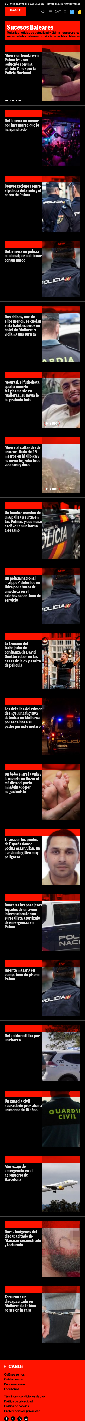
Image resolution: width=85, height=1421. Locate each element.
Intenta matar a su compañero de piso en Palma (22, 974)
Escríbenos (11, 1389)
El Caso (15, 11)
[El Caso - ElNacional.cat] (13, 1366)
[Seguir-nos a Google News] (26, 1418)
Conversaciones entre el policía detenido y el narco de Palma (23, 190)
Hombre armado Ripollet (63, 3)
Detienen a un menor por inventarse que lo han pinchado (22, 125)
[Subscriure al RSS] (19, 1418)
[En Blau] (72, 11)
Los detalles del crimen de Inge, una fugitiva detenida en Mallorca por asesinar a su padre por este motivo (23, 717)
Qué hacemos (13, 1379)
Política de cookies (16, 1406)
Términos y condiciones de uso (24, 1396)
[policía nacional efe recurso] (61, 922)
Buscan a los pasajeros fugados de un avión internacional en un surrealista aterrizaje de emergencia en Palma (23, 915)
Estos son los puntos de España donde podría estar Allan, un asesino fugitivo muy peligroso (22, 848)
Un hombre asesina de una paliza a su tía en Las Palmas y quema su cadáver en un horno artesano (23, 521)
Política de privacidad (18, 1401)
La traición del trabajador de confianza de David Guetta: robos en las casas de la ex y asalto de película (23, 654)
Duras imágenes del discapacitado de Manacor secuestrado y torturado (23, 1238)
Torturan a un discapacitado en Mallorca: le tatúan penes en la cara (20, 1303)
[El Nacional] (79, 11)
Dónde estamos (14, 1384)
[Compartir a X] (13, 1418)
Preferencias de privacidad (22, 1411)
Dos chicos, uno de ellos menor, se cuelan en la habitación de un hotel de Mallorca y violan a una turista (23, 325)
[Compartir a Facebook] (6, 1418)
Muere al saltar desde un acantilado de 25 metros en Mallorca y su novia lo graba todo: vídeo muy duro (23, 456)
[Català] (57, 11)
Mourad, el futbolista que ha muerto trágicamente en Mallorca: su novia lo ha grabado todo (22, 391)
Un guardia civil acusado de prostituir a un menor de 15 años (23, 1105)
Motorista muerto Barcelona (24, 3)
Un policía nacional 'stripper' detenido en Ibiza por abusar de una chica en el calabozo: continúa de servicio (23, 589)
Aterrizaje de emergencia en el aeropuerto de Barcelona (19, 1173)
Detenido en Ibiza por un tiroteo (22, 1037)
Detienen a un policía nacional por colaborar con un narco (23, 255)
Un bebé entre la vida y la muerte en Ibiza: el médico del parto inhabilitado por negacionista (23, 782)
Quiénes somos (14, 1374)
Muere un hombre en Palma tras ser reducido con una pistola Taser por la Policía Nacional (22, 64)
